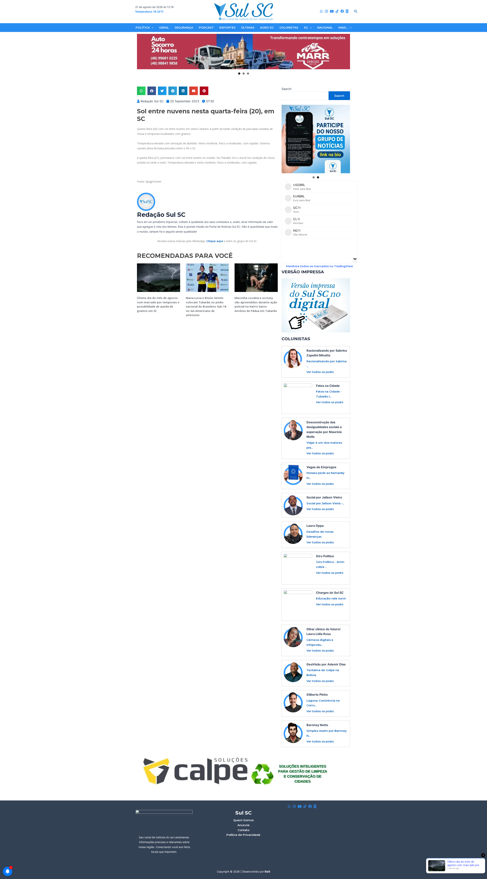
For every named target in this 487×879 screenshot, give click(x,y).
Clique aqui (214, 241)
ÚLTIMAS (247, 27)
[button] (141, 91)
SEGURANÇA (184, 27)
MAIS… (343, 27)
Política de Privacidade (243, 835)
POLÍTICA (143, 27)
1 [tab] (239, 73)
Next (345, 51)
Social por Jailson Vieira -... (325, 503)
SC (306, 27)
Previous (141, 51)
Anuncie (243, 825)
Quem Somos (243, 820)
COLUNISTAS (288, 27)
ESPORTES (228, 27)
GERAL (164, 27)
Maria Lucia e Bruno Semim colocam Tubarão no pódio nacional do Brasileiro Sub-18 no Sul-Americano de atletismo (206, 306)
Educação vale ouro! (331, 598)
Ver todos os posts (320, 372)
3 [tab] (248, 73)
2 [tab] (244, 73)
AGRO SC (267, 27)
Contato (243, 830)
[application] (151, 27)
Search (286, 89)
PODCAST (206, 27)
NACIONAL (325, 27)
